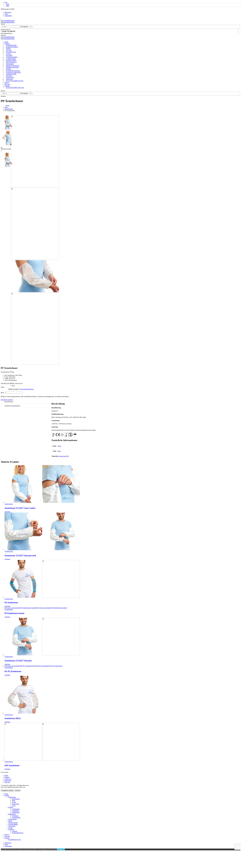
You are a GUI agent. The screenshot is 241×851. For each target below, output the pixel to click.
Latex (8, 54)
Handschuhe (11, 45)
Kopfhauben (11, 60)
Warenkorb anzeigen (7, 399)
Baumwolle (11, 52)
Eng (6, 2)
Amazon (9, 79)
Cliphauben (11, 59)
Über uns (7, 84)
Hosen (8, 69)
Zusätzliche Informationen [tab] (12, 406)
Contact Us (8, 779)
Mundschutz (11, 62)
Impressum (8, 12)
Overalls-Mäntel (13, 72)
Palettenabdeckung (14, 81)
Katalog (7, 43)
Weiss (13, 385)
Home (6, 42)
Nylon (8, 50)
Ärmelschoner (12, 67)
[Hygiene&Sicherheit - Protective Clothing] (7, 21)
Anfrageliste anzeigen (7, 790)
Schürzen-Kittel (13, 70)
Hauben (9, 55)
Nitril (8, 48)
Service (7, 82)
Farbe (2, 387)
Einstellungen (61, 849)
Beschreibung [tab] (9, 401)
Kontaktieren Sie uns (15, 87)
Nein (59, 451)
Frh (7, 6)
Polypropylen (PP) (63, 456)
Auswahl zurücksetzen (27, 389)
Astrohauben (12, 57)
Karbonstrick (12, 47)
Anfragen (7, 511)
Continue (17, 790)
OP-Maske (10, 64)
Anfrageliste (8, 15)
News (6, 14)
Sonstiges (10, 77)
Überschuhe (11, 74)
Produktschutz (12, 65)
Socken (9, 76)
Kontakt (7, 86)
